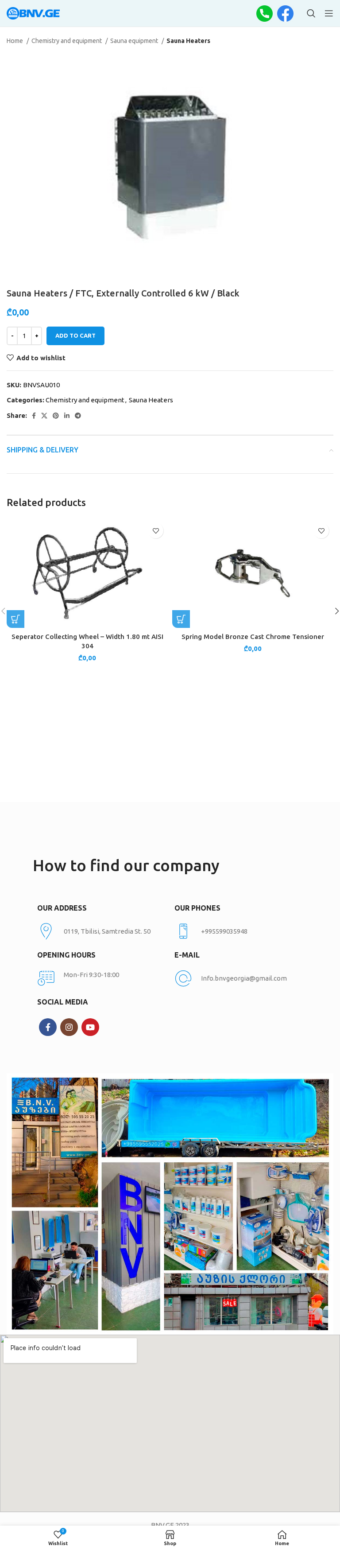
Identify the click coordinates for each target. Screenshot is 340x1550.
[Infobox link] (238, 931)
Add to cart (75, 335)
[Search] (311, 13)
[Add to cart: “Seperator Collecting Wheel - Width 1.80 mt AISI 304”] (15, 619)
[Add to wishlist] (155, 530)
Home (15, 40)
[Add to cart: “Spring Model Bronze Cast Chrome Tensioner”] (181, 619)
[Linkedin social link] (67, 415)
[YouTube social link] (90, 1027)
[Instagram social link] (69, 1027)
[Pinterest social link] (56, 415)
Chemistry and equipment (67, 40)
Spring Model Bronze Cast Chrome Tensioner (253, 636)
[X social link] (44, 415)
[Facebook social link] (34, 415)
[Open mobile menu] (329, 13)
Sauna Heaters (188, 40)
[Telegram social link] (78, 415)
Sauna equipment (134, 40)
